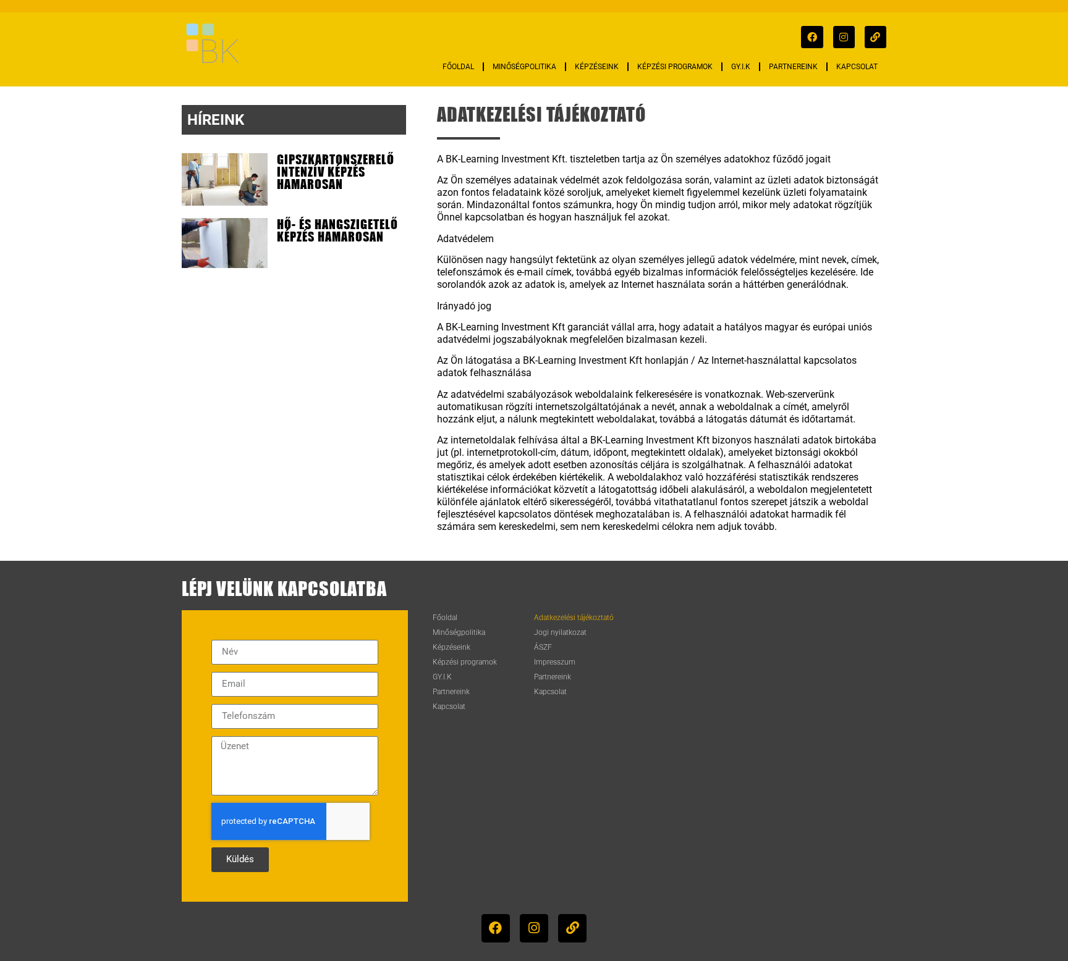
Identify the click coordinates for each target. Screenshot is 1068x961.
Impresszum (554, 662)
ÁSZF (543, 647)
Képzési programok (675, 66)
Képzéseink (597, 66)
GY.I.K (740, 66)
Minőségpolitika (524, 66)
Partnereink (793, 66)
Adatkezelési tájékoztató (574, 617)
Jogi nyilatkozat (560, 632)
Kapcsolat (857, 66)
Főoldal (458, 66)
